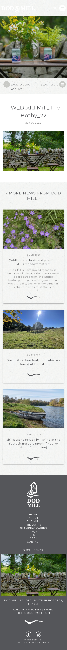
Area (33, 538)
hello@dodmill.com (33, 613)
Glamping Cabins (33, 528)
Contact (33, 541)
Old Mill (33, 521)
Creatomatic (42, 642)
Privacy (39, 550)
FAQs (33, 531)
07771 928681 (31, 609)
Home (33, 514)
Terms (27, 550)
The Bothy (33, 524)
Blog (33, 535)
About (33, 518)
